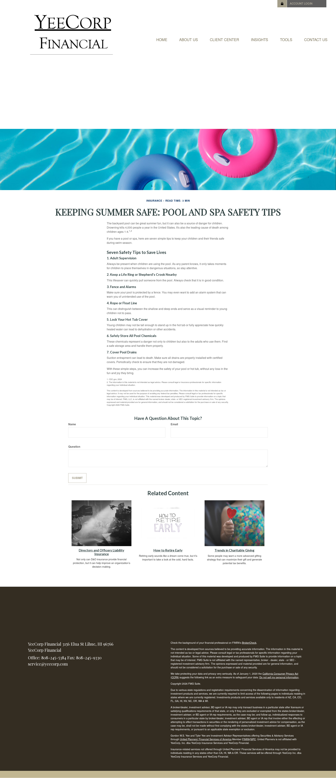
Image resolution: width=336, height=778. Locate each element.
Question (74, 447)
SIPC (253, 739)
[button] (188, 39)
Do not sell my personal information (279, 677)
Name (72, 424)
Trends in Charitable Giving (234, 550)
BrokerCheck (249, 642)
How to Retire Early (168, 550)
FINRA (246, 739)
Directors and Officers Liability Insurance (101, 552)
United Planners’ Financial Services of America (206, 739)
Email (174, 424)
